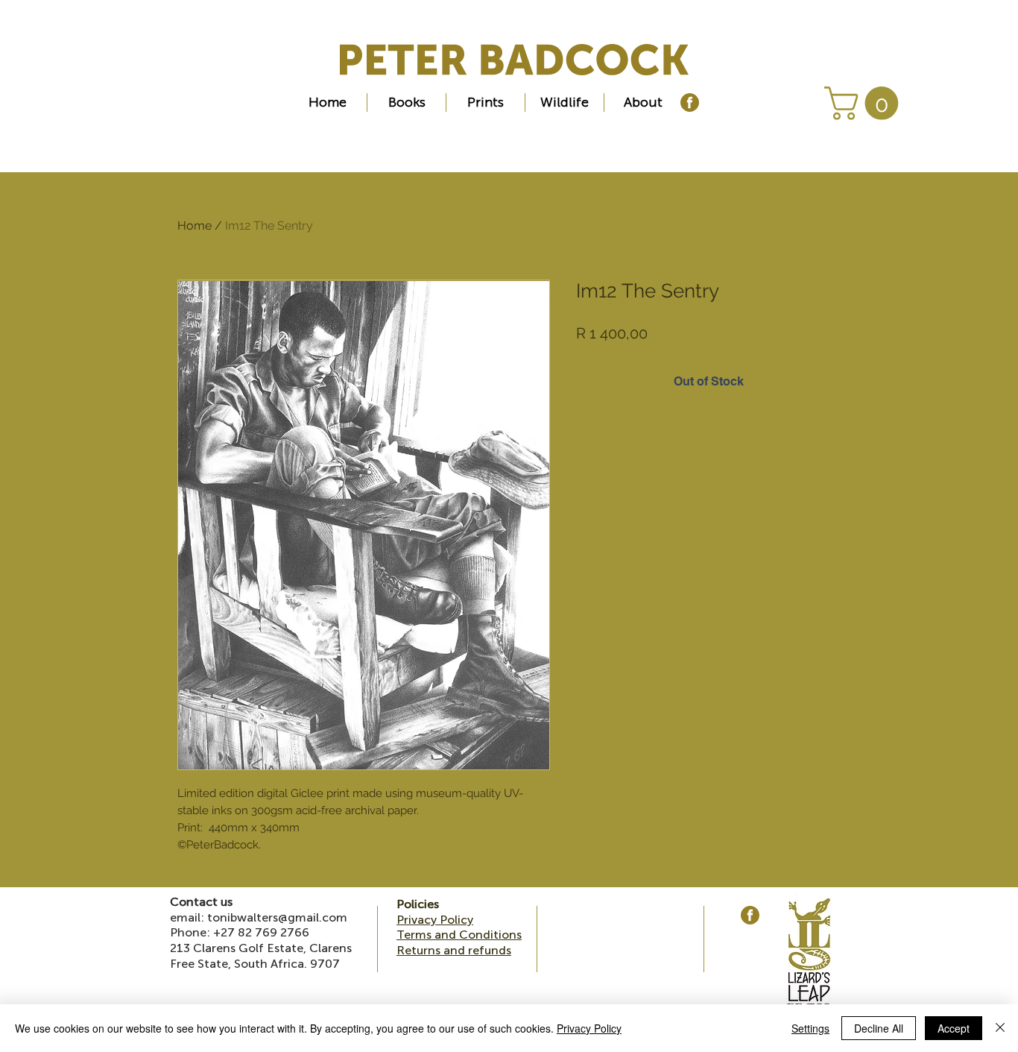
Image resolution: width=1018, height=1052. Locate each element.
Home (194, 225)
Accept (954, 1028)
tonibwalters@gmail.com (277, 917)
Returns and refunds (453, 950)
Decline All (878, 1028)
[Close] (1000, 1028)
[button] (865, 103)
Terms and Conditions (459, 934)
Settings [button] (810, 1028)
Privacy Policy (589, 1028)
